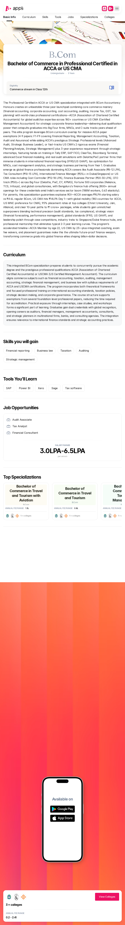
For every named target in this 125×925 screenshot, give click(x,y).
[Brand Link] (14, 8)
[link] (107, 897)
